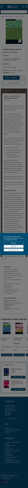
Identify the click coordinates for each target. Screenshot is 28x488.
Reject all (13, 246)
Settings (13, 243)
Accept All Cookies (14, 250)
